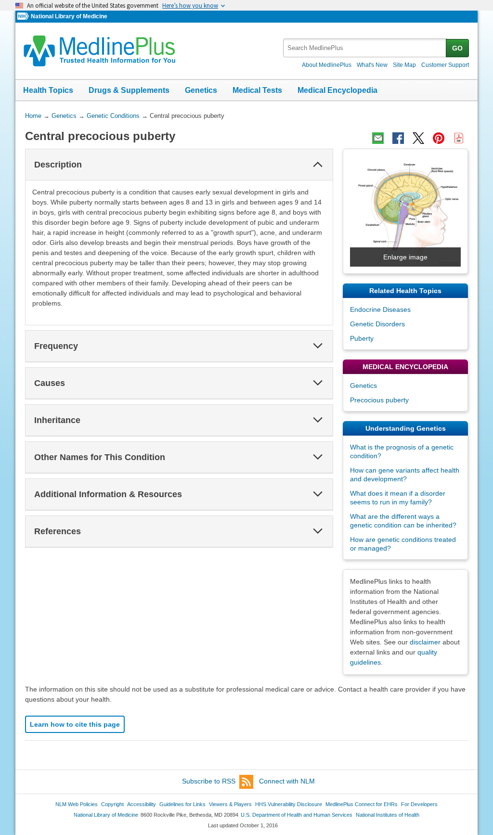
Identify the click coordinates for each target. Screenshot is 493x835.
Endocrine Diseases (380, 309)
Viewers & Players (230, 804)
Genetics (201, 90)
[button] (318, 164)
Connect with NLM (287, 781)
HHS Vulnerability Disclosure (288, 804)
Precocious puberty (379, 400)
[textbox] (365, 48)
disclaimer (425, 642)
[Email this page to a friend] (378, 138)
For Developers (419, 804)
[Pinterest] (438, 138)
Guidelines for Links (182, 804)
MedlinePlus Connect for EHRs (361, 804)
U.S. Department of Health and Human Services (296, 815)
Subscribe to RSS (208, 781)
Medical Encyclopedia (337, 90)
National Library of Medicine (69, 16)
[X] (418, 138)
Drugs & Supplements (129, 90)
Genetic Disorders (377, 324)
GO (457, 48)
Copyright (112, 804)
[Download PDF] (459, 138)
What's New (372, 65)
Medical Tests (257, 90)
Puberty (362, 338)
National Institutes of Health (387, 815)
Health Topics (48, 90)
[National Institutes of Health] (24, 17)
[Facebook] (398, 138)
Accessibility (141, 804)
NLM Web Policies (76, 804)
